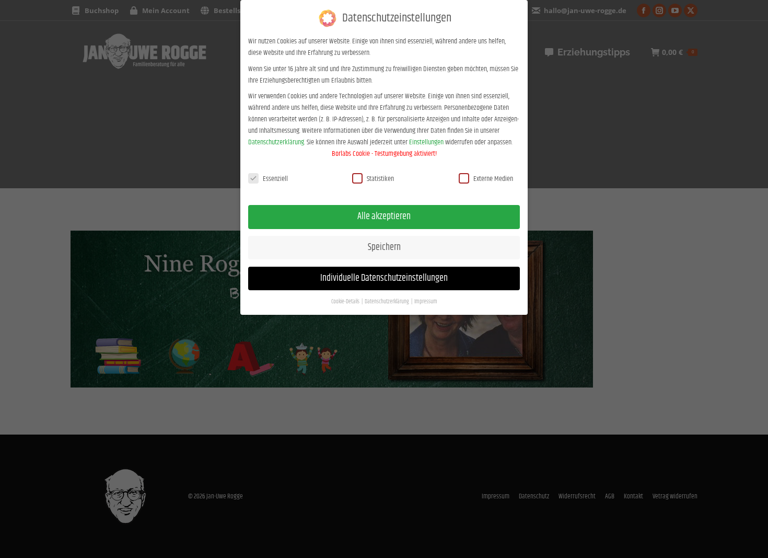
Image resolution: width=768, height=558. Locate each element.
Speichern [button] (384, 247)
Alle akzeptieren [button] (384, 216)
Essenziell (275, 179)
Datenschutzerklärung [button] (387, 302)
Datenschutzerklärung (276, 142)
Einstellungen (426, 142)
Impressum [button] (425, 302)
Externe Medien (493, 179)
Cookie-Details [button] (345, 302)
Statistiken (380, 179)
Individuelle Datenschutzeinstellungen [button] (384, 278)
